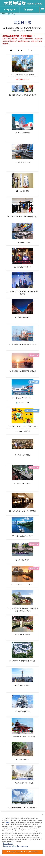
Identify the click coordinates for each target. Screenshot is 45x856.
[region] (22, 834)
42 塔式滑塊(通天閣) (22, 711)
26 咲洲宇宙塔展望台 (22, 455)
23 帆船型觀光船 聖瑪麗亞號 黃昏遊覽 (22, 371)
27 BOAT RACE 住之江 (22, 483)
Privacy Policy (8, 844)
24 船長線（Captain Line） (22, 398)
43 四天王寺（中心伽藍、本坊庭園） (22, 737)
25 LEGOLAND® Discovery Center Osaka (22, 426)
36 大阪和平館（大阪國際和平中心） (22, 661)
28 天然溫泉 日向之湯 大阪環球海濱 (22, 511)
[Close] (42, 814)
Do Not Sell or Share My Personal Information (22, 852)
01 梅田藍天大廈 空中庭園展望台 (22, 75)
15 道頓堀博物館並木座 (22, 267)
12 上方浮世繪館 (22, 191)
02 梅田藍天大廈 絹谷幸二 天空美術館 (22, 95)
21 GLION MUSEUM (22, 317)
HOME (3, 14)
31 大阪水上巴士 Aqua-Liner (22, 536)
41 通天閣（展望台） (22, 685)
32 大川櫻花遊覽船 (22, 560)
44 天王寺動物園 (22, 759)
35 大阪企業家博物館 (22, 634)
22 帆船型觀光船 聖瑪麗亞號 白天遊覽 (22, 344)
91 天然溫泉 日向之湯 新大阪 (22, 783)
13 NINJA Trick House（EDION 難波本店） (22, 216)
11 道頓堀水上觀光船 (22, 162)
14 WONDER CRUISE (22, 242)
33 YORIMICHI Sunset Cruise (22, 585)
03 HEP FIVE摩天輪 (22, 133)
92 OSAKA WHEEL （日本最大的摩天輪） (22, 807)
